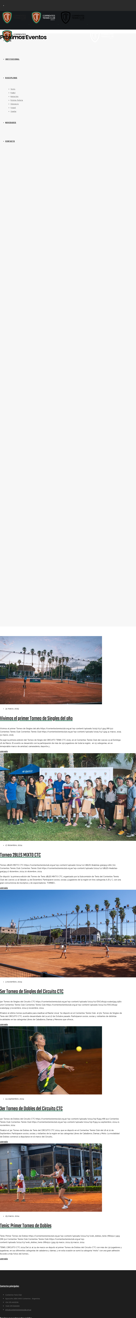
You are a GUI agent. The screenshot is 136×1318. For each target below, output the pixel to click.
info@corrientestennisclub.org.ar (18, 1309)
